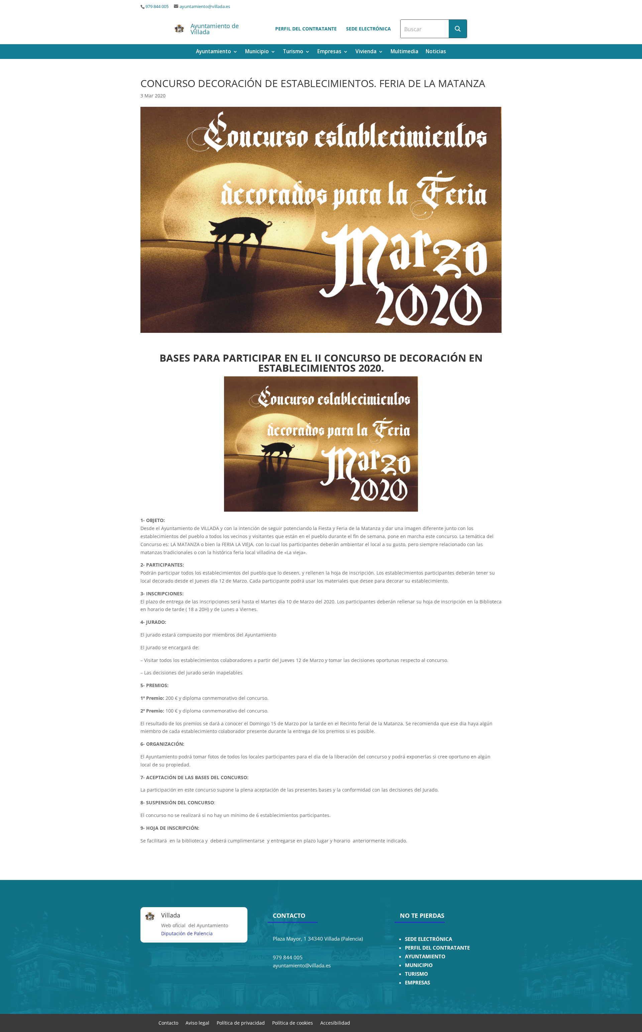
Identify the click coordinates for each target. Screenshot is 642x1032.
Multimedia (404, 52)
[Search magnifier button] (458, 29)
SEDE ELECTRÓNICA (428, 939)
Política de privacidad (241, 1022)
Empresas (329, 52)
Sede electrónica (368, 28)
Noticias (436, 52)
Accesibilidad (335, 1022)
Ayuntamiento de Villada (215, 29)
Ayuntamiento (213, 52)
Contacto (168, 1022)
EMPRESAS (417, 982)
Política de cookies (292, 1022)
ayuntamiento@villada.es (205, 6)
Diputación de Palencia (187, 933)
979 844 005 (157, 6)
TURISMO (416, 973)
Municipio (257, 52)
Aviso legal (197, 1022)
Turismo (293, 52)
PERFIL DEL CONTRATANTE (437, 947)
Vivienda (366, 52)
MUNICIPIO (419, 965)
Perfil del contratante (306, 28)
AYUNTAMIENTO (425, 956)
